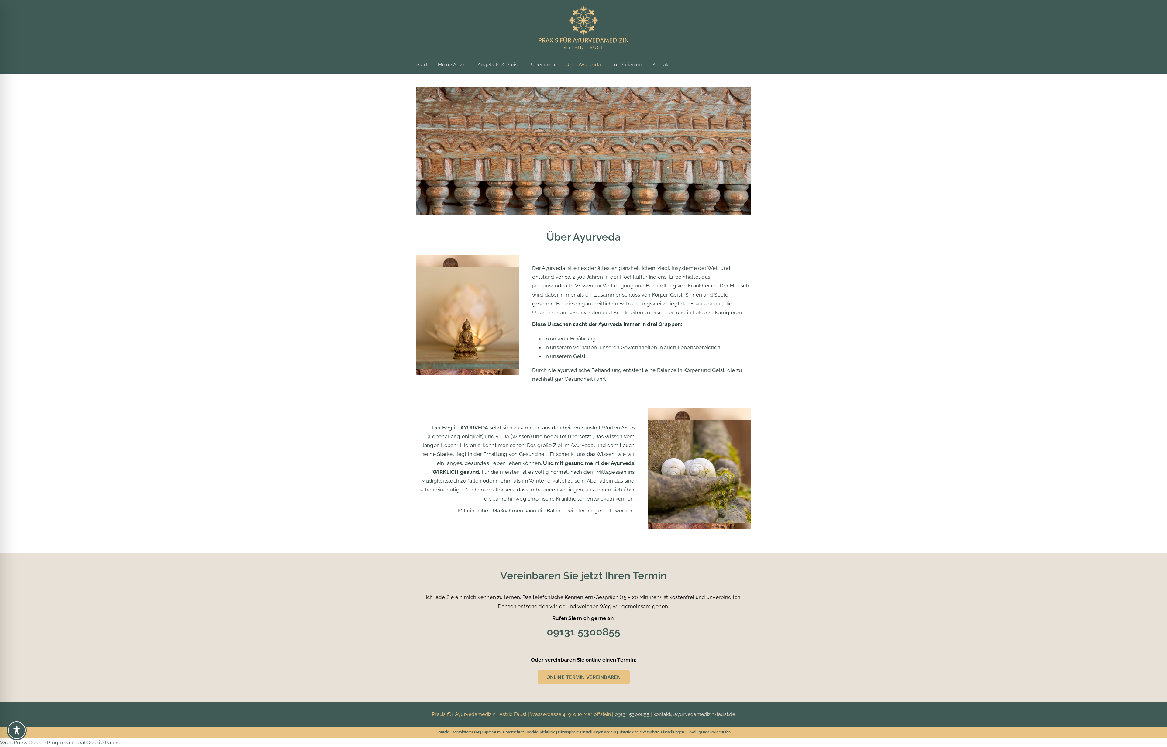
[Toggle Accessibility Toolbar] (16, 730)
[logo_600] (583, 8)
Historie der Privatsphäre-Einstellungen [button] (651, 732)
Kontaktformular (465, 732)
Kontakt (442, 732)
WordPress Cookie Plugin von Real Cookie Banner (61, 742)
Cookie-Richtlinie (541, 732)
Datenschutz (513, 732)
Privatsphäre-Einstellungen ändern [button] (587, 732)
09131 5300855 (632, 714)
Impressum (491, 732)
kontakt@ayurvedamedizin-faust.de (694, 714)
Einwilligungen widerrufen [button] (709, 732)
